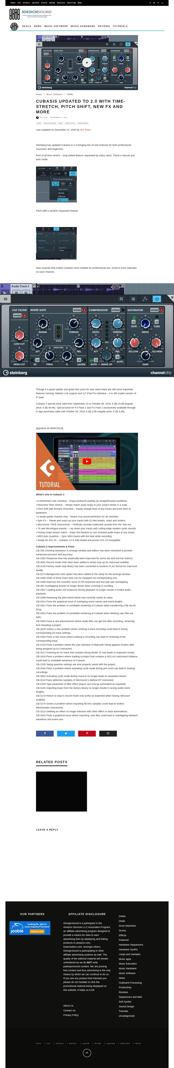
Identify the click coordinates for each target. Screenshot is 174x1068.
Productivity (70, 123)
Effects (122, 935)
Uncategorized (127, 1016)
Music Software (56, 26)
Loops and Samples (129, 954)
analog (61, 3)
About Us (68, 1005)
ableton (71, 3)
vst (19, 3)
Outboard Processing (130, 982)
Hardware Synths (128, 949)
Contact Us (69, 1010)
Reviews (104, 26)
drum (52, 3)
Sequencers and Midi (130, 997)
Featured (124, 940)
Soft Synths (125, 1001)
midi (80, 3)
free (12, 3)
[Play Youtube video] (87, 461)
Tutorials (120, 26)
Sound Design (83, 123)
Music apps (125, 959)
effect (26, 3)
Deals (26, 26)
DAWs (39, 123)
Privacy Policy (71, 1015)
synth (44, 3)
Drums (122, 930)
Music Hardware (83, 26)
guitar (35, 3)
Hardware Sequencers (131, 944)
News (38, 26)
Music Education (128, 963)
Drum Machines (127, 925)
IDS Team (43, 117)
